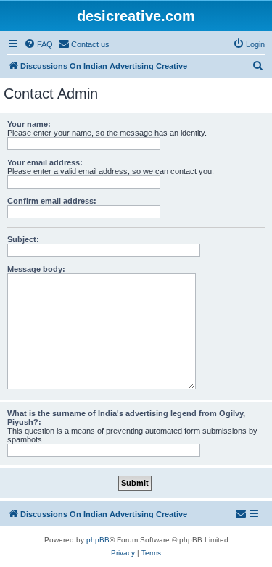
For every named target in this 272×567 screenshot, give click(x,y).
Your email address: (45, 162)
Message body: (36, 269)
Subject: (23, 239)
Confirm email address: (51, 200)
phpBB (98, 540)
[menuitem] (38, 44)
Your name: (29, 124)
